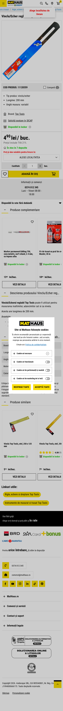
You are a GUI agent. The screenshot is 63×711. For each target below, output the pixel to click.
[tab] (31, 353)
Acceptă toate (42, 387)
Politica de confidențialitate (35, 345)
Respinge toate (21, 387)
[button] (22, 353)
